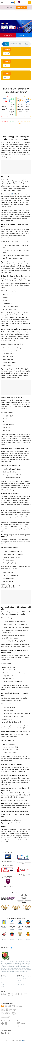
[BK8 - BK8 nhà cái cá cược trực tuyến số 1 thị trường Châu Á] (16, 2)
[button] (2, 2)
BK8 (23, 1040)
